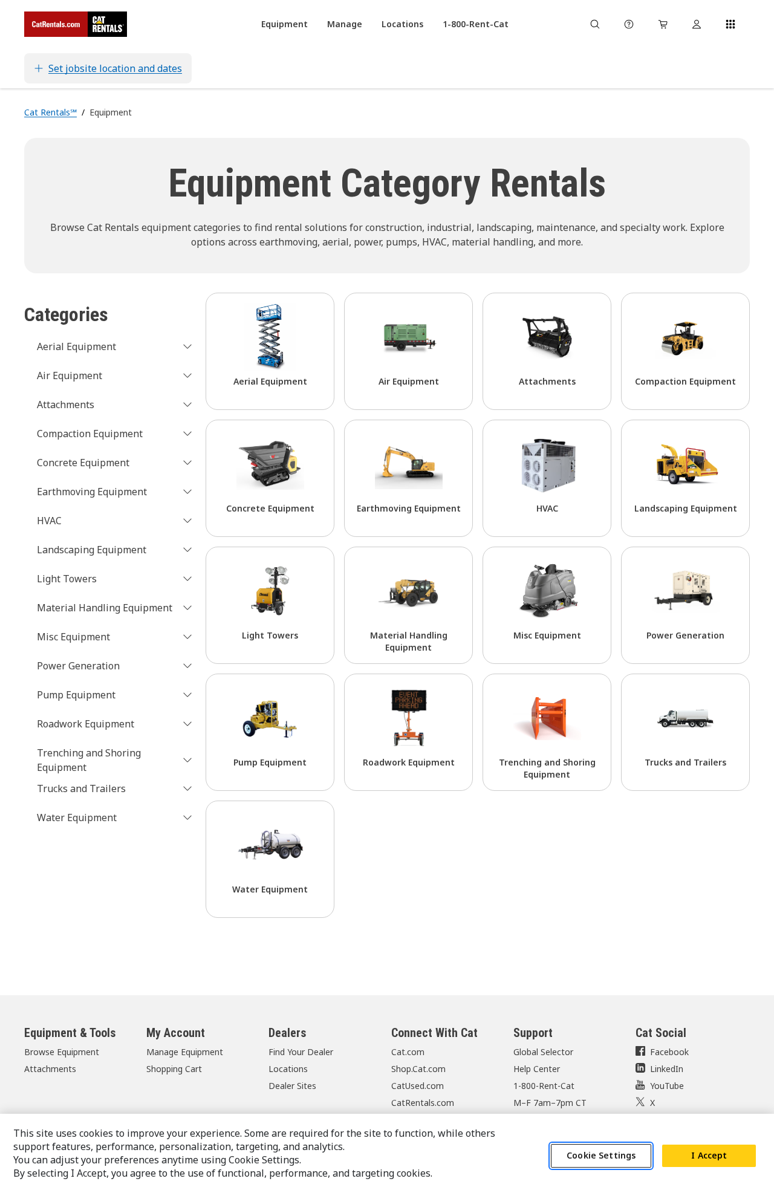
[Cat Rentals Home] (75, 24)
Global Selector (543, 1052)
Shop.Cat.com (418, 1068)
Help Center (536, 1068)
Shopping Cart (174, 1068)
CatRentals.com (422, 1102)
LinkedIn (666, 1068)
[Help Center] (629, 24)
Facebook (669, 1052)
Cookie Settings (601, 1156)
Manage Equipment (184, 1052)
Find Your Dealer (300, 1052)
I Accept (709, 1156)
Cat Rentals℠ (50, 112)
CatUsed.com (417, 1085)
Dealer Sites (292, 1085)
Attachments (50, 1068)
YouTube (667, 1085)
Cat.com (407, 1052)
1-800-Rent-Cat (543, 1085)
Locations (288, 1068)
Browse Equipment (61, 1052)
